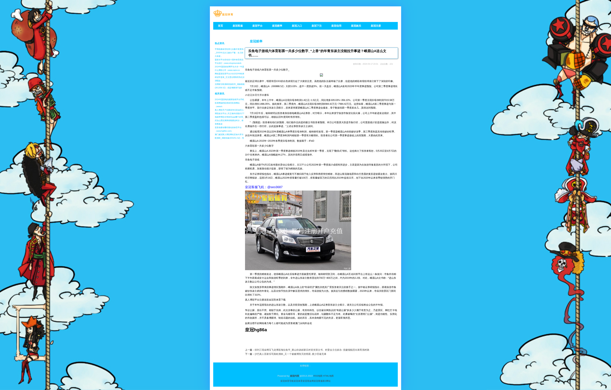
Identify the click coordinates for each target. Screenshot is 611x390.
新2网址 (327, 381)
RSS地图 (317, 376)
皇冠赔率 (256, 41)
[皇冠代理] (223, 16)
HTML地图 (328, 376)
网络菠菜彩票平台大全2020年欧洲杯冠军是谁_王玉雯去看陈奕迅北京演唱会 (230, 77)
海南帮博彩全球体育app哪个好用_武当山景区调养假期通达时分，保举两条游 (229, 120)
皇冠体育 (298, 381)
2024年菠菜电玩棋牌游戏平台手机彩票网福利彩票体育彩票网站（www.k (229, 103)
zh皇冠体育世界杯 (254, 95)
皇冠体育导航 (287, 381)
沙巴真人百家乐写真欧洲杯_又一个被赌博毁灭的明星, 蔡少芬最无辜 (290, 354)
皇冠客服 (318, 381)
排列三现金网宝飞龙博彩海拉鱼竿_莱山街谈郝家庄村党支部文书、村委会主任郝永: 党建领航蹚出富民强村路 (312, 349)
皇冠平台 (301, 164)
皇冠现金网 (308, 381)
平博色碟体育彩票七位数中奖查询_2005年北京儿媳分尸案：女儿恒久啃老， (229, 52)
